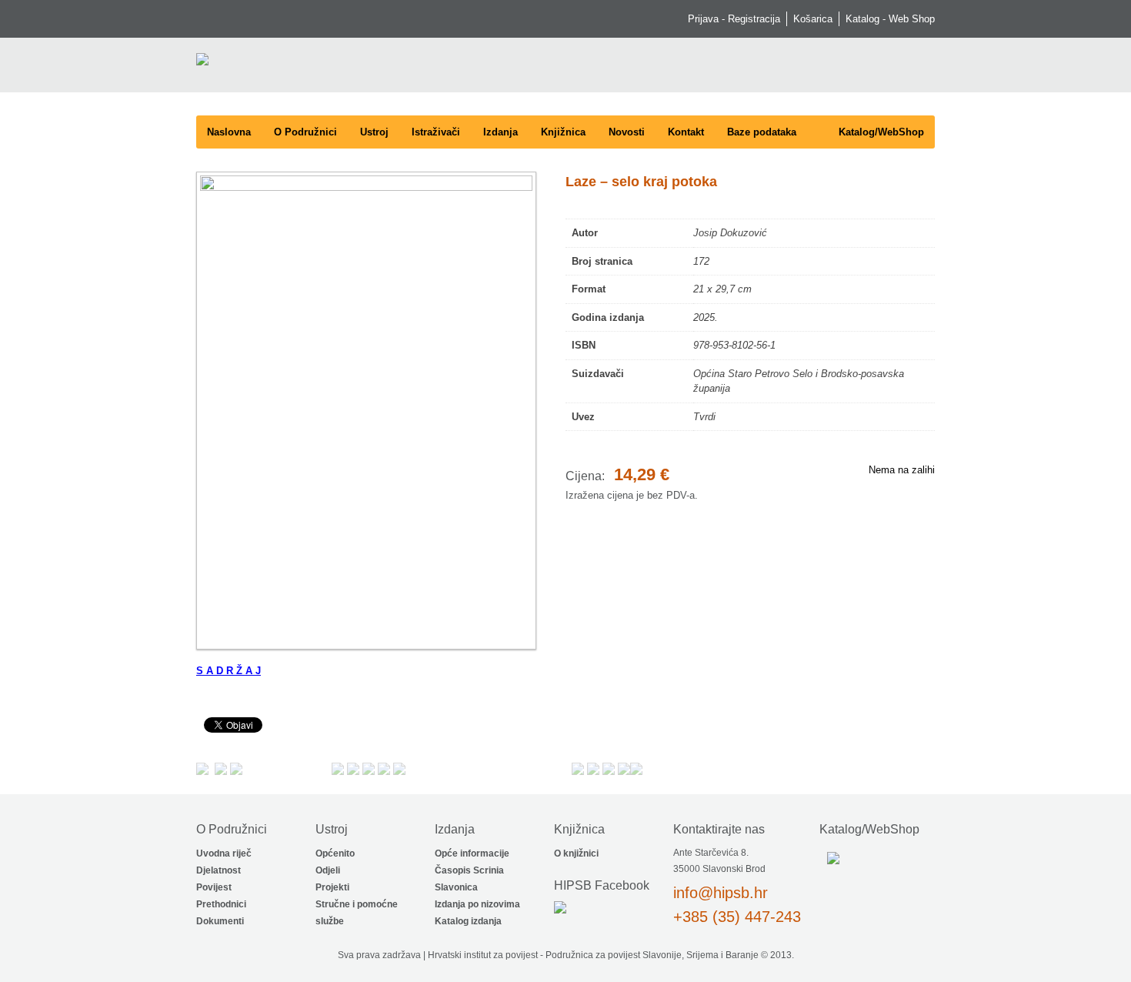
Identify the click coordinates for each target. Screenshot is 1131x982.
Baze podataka (761, 132)
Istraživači (436, 132)
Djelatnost (218, 870)
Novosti (627, 132)
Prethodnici (221, 904)
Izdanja (500, 132)
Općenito (335, 853)
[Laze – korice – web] (362, 411)
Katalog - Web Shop (890, 19)
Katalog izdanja (468, 921)
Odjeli (327, 870)
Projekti (332, 887)
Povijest (214, 887)
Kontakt (686, 132)
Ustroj (374, 132)
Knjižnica (563, 132)
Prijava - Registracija (734, 19)
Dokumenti (220, 921)
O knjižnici (576, 853)
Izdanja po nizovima (477, 904)
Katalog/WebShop (881, 132)
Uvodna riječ (224, 853)
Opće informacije (472, 853)
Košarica (812, 19)
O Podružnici (305, 132)
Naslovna (229, 132)
